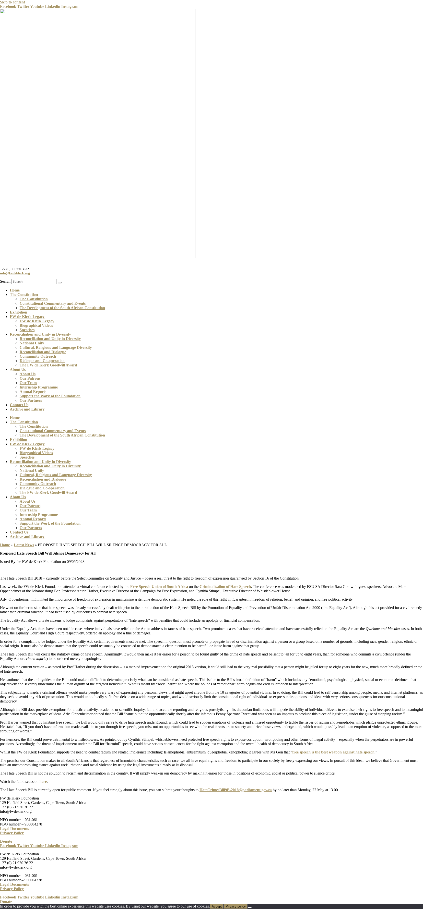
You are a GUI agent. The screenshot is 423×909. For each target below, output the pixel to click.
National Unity (32, 343)
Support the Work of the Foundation (50, 396)
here (43, 781)
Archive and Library (27, 409)
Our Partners (31, 400)
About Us (18, 369)
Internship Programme (39, 387)
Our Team (28, 383)
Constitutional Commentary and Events (53, 303)
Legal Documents (14, 828)
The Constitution (24, 294)
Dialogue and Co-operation (42, 361)
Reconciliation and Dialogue (43, 352)
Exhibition (18, 312)
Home (15, 290)
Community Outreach (38, 356)
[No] (250, 907)
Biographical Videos (36, 325)
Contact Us (19, 405)
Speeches (27, 330)
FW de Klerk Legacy (27, 317)
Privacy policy (236, 906)
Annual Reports (33, 391)
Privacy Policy (12, 833)
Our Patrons (30, 378)
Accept (217, 906)
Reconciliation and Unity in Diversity (40, 334)
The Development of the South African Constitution (62, 308)
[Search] (60, 282)
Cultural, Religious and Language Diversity (56, 347)
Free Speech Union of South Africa (159, 586)
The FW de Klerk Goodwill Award (48, 365)
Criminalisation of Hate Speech (225, 586)
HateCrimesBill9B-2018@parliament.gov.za (236, 790)
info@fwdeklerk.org (15, 273)
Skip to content (12, 2)
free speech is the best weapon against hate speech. (334, 752)
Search (5, 281)
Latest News (24, 545)
